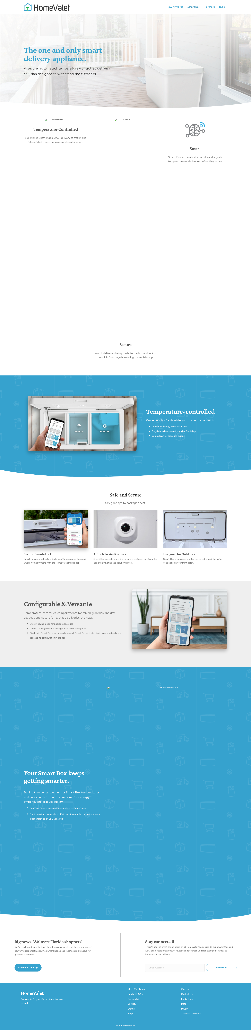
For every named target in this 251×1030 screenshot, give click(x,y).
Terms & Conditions (191, 1013)
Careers (185, 989)
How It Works (174, 7)
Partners (210, 7)
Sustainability (134, 999)
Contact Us (187, 994)
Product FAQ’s (135, 994)
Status (131, 1008)
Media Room (187, 999)
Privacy (184, 1008)
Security (132, 1003)
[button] (221, 967)
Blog (222, 7)
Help (130, 1013)
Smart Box (194, 7)
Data (183, 1003)
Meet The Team (136, 989)
